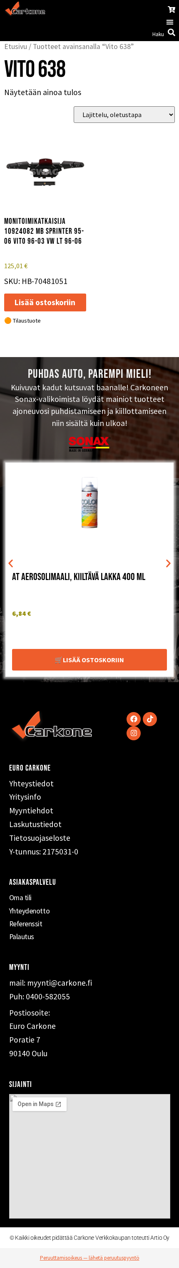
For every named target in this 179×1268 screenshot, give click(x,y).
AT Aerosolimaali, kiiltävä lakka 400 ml (78, 577)
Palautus (21, 936)
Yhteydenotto (29, 911)
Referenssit (25, 923)
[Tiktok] (150, 719)
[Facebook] (134, 719)
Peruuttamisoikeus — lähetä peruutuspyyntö (89, 1257)
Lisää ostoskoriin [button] (45, 302)
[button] (169, 21)
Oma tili (20, 897)
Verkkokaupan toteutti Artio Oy (132, 1237)
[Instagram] (134, 733)
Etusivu (15, 46)
